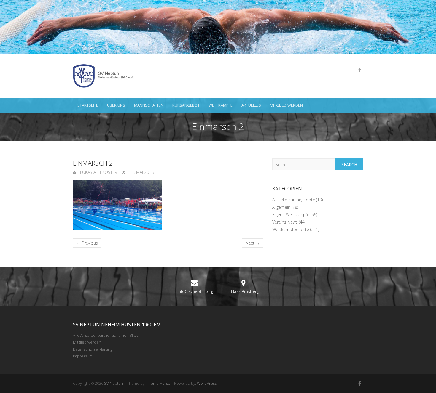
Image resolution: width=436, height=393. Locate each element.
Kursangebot (186, 105)
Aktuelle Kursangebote (293, 200)
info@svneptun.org (195, 291)
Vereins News (285, 222)
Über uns (116, 105)
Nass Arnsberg (245, 291)
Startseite (87, 105)
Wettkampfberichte (290, 229)
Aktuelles (251, 105)
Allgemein (281, 207)
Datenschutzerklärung (92, 349)
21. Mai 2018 (141, 172)
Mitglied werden (286, 105)
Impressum (83, 356)
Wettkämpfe (221, 105)
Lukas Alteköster (98, 172)
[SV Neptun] (105, 76)
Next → (253, 243)
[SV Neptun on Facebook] (359, 69)
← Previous (87, 243)
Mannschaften (148, 105)
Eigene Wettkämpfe (290, 214)
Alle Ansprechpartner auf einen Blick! (106, 335)
